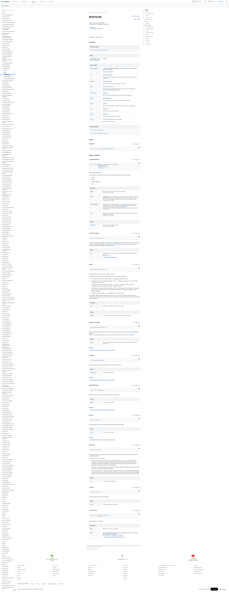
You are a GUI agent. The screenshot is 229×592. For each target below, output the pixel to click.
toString (105, 114)
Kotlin (135, 19)
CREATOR (105, 58)
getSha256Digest (107, 98)
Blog (52, 1)
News (18, 575)
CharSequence (122, 68)
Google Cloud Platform (51, 583)
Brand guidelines (29, 589)
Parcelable (106, 24)
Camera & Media (56, 573)
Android (19, 567)
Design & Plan (24, 1)
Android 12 (125, 577)
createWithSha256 (107, 68)
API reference (5, 5)
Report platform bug (197, 567)
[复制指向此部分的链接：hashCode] (96, 445)
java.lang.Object (92, 27)
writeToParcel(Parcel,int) (119, 244)
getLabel (105, 93)
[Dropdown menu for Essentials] (18, 1)
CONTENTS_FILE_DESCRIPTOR (106, 245)
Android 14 (125, 573)
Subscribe (214, 589)
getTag (104, 103)
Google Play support (197, 571)
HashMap (96, 456)
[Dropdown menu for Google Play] (46, 1)
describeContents (107, 74)
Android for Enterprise (21, 569)
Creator (92, 60)
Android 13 (125, 575)
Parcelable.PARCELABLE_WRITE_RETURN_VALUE (114, 537)
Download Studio (162, 573)
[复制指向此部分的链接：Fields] (94, 140)
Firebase (43, 583)
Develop (33, 1)
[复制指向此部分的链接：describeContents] (100, 233)
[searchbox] (8, 10)
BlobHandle (96, 60)
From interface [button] (98, 50)
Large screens (90, 567)
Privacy (54, 575)
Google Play (42, 1)
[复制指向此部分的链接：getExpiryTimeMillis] (101, 322)
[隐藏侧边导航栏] (14, 590)
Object (95, 24)
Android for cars (91, 573)
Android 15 (125, 571)
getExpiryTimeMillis (108, 86)
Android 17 (125, 567)
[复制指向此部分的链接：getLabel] (95, 355)
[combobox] (198, 1)
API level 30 (138, 16)
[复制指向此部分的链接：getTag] (94, 415)
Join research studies (198, 573)
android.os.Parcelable (102, 50)
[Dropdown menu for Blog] (54, 1)
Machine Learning (56, 569)
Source (18, 573)
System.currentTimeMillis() (109, 90)
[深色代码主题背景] (139, 147)
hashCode (105, 108)
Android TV (90, 575)
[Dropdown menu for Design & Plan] (28, 1)
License (22, 589)
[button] (8, 13)
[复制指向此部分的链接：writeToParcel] (98, 510)
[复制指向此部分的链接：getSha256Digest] (100, 385)
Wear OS (89, 569)
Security (19, 571)
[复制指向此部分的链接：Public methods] (101, 155)
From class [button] (96, 130)
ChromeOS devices (91, 571)
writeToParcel (106, 119)
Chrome (37, 583)
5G (53, 577)
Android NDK (161, 575)
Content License (120, 545)
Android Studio (221, 1)
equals (104, 81)
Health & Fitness (56, 571)
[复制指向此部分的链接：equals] (94, 264)
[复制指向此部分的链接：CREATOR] (96, 144)
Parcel (111, 119)
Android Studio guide (163, 567)
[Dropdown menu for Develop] (36, 1)
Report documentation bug (199, 569)
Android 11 (125, 579)
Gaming (54, 567)
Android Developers (92, 12)
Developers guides (162, 569)
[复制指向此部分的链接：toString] (95, 487)
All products (61, 583)
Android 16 (125, 569)
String (108, 69)
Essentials (14, 1)
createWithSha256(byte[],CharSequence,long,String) (102, 350)
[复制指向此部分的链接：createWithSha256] (100, 159)
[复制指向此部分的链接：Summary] (97, 42)
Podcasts (19, 579)
